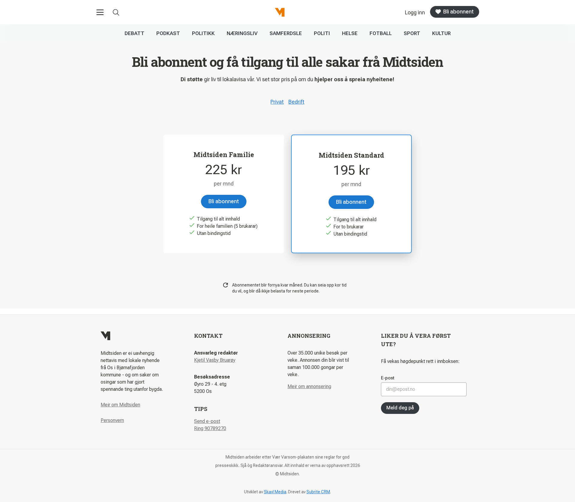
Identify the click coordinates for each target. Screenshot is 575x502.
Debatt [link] (134, 33)
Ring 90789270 (210, 428)
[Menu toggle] (100, 12)
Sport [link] (412, 33)
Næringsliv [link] (242, 33)
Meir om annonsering (309, 386)
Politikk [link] (203, 33)
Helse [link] (350, 33)
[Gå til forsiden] (280, 12)
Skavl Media (275, 491)
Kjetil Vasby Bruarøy (214, 360)
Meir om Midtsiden (120, 405)
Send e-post (207, 421)
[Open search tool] (116, 12)
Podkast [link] (168, 33)
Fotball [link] (381, 33)
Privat (277, 102)
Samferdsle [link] (286, 33)
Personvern (112, 420)
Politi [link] (322, 33)
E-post (387, 378)
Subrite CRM (318, 491)
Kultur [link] (441, 33)
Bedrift (296, 102)
